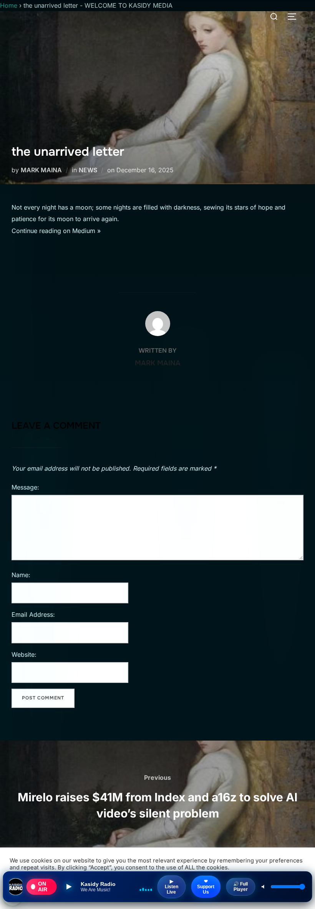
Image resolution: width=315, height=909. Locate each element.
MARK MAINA (41, 170)
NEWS (88, 170)
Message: (25, 487)
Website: (24, 654)
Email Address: (33, 614)
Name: (21, 575)
